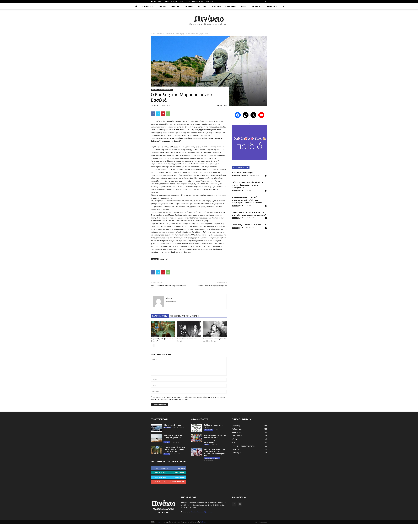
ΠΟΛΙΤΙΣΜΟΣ (202, 6)
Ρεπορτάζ (235, 190)
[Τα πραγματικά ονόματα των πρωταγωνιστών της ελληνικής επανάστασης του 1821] (196, 452)
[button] (282, 6)
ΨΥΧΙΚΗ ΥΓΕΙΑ (270, 6)
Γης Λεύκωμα (208, 429)
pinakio (156, 105)
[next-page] (155, 345)
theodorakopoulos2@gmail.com (202, 512)
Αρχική (153, 34)
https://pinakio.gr (171, 301)
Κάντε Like (181, 468)
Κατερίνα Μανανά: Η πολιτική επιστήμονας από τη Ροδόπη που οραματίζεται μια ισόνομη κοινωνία (247, 200)
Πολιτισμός (160, 34)
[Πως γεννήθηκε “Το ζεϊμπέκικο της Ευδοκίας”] (163, 329)
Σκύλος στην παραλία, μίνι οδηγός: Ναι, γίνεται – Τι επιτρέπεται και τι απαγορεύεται (248, 185)
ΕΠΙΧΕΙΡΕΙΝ (175, 6)
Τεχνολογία (236, 175)
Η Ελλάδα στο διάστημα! (242, 172)
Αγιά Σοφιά (163, 259)
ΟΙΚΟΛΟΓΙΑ (216, 6)
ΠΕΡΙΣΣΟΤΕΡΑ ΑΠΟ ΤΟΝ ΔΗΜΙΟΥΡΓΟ (185, 316)
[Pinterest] (163, 113)
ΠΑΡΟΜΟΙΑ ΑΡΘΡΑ (159, 316)
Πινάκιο (201, 1)
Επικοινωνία (209, 1)
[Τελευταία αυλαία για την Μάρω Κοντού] (189, 329)
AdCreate (203, 522)
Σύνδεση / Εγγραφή (192, 1)
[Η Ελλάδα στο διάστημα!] (156, 428)
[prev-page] (152, 345)
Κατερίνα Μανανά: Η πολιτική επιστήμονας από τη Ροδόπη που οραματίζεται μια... (174, 449)
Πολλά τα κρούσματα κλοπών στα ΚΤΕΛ (249, 225)
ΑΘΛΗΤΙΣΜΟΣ (230, 6)
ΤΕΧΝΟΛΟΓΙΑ (255, 6)
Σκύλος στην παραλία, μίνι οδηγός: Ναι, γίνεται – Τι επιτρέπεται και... (173, 438)
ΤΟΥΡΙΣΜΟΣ (188, 6)
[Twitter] (265, 1)
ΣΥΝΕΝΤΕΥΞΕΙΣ (147, 6)
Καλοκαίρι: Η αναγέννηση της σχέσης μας (212, 286)
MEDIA (243, 6)
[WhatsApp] (168, 113)
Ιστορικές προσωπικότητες (175, 34)
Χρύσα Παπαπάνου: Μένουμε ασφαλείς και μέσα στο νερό (168, 287)
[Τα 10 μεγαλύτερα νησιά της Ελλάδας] (196, 428)
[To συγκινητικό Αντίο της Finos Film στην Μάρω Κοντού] (215, 329)
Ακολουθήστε (180, 472)
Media (206, 444)
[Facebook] (262, 1)
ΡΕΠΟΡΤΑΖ (162, 6)
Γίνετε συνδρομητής (177, 482)
